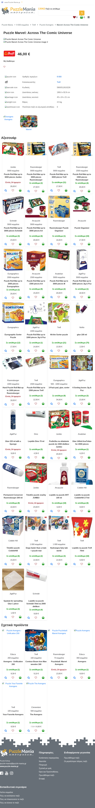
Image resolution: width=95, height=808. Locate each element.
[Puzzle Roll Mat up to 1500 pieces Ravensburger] (74, 191)
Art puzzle (36, 221)
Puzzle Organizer (81, 228)
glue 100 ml (82, 335)
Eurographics (13, 274)
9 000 (59, 77)
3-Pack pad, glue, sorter (59, 388)
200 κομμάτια (13, 658)
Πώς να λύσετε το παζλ (9, 803)
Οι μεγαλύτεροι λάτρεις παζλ (75, 761)
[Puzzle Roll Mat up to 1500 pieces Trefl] (29, 404)
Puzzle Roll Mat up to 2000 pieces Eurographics (13, 283)
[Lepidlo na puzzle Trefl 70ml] (74, 564)
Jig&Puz (81, 274)
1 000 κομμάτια (36, 544)
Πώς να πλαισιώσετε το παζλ (12, 799)
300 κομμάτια (81, 658)
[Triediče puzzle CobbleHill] (6, 564)
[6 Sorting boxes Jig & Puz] (74, 404)
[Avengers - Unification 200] (6, 677)
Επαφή (42, 779)
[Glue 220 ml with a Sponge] (6, 457)
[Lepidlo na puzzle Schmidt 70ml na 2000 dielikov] (29, 618)
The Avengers (36, 714)
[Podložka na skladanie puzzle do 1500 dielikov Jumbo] (52, 458)
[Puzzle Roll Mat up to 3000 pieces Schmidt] (6, 244)
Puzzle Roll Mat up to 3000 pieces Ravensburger (36, 177)
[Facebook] (1, 774)
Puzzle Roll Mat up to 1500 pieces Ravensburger (82, 177)
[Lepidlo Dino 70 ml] (29, 457)
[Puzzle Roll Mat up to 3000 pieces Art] (29, 244)
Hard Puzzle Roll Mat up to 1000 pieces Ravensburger (13, 390)
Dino (36, 434)
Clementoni (36, 707)
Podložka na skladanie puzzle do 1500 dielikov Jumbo (59, 444)
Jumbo (13, 167)
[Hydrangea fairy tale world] (52, 564)
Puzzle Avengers (46, 25)
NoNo (81, 327)
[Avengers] (74, 677)
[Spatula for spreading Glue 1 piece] (6, 617)
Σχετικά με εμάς (45, 768)
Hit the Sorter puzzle (59, 335)
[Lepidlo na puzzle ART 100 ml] (52, 511)
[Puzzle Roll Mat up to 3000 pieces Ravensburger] (29, 191)
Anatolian (59, 274)
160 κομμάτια (36, 658)
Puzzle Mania (7, 25)
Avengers (82, 662)
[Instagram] (11, 774)
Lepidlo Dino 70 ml (36, 441)
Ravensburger (36, 167)
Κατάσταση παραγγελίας (49, 758)
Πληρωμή (43, 765)
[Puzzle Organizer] (74, 244)
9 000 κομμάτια (22, 25)
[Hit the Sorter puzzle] (52, 351)
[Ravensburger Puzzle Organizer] (52, 244)
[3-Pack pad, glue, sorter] (52, 404)
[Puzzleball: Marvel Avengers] (52, 677)
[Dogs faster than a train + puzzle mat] (29, 564)
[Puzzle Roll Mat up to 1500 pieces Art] (29, 297)
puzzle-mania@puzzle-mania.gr (13, 764)
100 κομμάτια (13, 711)
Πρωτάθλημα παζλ (46, 775)
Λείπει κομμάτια (6, 792)
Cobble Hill (82, 488)
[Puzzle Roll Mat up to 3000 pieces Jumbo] (6, 190)
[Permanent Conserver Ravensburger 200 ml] (6, 511)
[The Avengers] (29, 730)
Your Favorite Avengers (13, 714)
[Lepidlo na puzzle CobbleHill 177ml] (74, 511)
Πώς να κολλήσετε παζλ (10, 796)
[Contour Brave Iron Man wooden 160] (29, 677)
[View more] (13, 155)
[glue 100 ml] (74, 351)
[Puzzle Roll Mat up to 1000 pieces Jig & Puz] (29, 351)
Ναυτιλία (42, 761)
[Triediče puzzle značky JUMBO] (29, 511)
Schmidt (13, 221)
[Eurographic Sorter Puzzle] (6, 351)
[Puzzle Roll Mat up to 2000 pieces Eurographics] (6, 298)
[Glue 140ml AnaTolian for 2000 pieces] (74, 457)
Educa (13, 654)
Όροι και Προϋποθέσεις (48, 772)
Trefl (34, 25)
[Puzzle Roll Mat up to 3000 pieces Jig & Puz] (74, 297)
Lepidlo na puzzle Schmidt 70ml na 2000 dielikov (36, 603)
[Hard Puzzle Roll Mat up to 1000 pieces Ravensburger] (6, 404)
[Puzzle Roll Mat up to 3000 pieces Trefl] (52, 190)
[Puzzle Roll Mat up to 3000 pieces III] (52, 297)
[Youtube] (6, 774)
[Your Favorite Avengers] (6, 730)
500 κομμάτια (36, 711)
